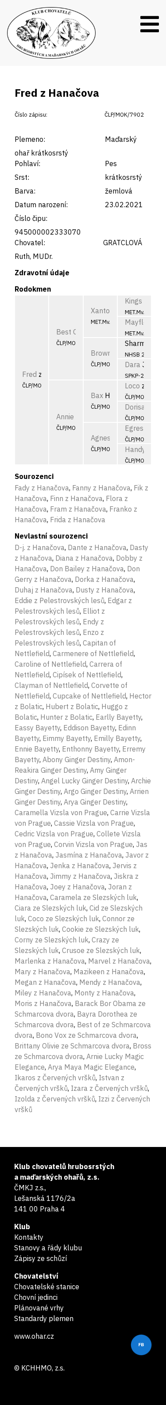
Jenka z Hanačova (79, 865)
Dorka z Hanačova (104, 579)
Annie (65, 416)
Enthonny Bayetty (90, 748)
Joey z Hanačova (77, 886)
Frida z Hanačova (77, 519)
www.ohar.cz (34, 1336)
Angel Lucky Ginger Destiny (84, 780)
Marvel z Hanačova (119, 961)
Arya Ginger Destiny (95, 801)
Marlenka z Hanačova (50, 961)
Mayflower (142, 322)
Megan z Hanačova (45, 982)
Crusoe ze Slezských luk (101, 950)
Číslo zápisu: (31, 114)
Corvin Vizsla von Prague (93, 844)
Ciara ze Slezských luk (50, 908)
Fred (29, 374)
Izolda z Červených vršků (55, 1098)
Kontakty (28, 1237)
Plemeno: (30, 139)
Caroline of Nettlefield (50, 664)
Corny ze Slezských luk (52, 939)
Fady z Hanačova (42, 487)
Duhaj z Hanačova (44, 589)
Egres (134, 428)
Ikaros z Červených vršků (55, 1077)
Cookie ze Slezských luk (100, 929)
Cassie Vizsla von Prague (94, 823)
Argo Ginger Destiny (95, 791)
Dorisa (135, 407)
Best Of (68, 331)
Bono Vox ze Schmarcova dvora (86, 1035)
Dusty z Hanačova (105, 589)
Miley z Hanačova (43, 992)
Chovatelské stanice (46, 1286)
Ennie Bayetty (37, 748)
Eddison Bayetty (89, 727)
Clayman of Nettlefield (51, 685)
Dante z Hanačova (97, 547)
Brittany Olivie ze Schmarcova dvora (72, 1045)
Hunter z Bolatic (66, 717)
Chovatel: (30, 242)
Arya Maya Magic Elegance (91, 1067)
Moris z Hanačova (43, 1003)
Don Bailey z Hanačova (87, 568)
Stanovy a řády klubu (48, 1247)
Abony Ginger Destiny (76, 759)
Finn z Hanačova (76, 498)
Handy (135, 449)
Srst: (22, 177)
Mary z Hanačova (42, 971)
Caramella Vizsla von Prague (61, 812)
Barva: (25, 190)
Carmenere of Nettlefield (93, 653)
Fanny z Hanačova (101, 487)
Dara (132, 364)
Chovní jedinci (36, 1297)
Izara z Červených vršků (109, 1088)
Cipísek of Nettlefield (87, 674)
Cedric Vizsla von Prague (54, 833)
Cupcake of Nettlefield (89, 695)
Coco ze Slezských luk (63, 918)
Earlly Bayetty (118, 717)
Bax (97, 395)
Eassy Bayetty (37, 727)
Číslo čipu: (31, 218)
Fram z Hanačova (78, 509)
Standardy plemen (43, 1318)
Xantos (102, 310)
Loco (132, 385)
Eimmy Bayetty (66, 738)
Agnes (101, 437)
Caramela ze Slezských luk (93, 897)
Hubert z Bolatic (72, 706)
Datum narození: (41, 204)
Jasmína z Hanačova (88, 855)
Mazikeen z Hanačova (108, 971)
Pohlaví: (27, 163)
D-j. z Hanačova (40, 547)
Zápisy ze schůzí (40, 1258)
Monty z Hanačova (104, 992)
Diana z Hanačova (84, 558)
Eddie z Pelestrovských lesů (59, 600)
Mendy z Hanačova (109, 982)
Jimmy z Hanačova (80, 876)
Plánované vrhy (39, 1307)
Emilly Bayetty (117, 738)
